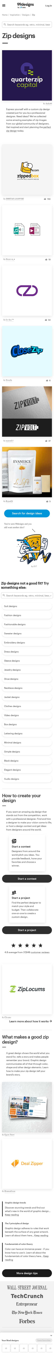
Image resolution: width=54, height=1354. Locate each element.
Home (5, 15)
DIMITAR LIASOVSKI (15, 198)
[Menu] (4, 5)
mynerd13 (9, 440)
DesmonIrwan (9, 1191)
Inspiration (15, 15)
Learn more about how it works (29, 1021)
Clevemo (7, 1017)
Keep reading (12, 1214)
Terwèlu (9, 380)
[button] (51, 1335)
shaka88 (49, 103)
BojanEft (9, 501)
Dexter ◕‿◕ (10, 259)
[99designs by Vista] (25, 5)
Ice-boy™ (10, 319)
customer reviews (40, 952)
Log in (48, 5)
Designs (26, 15)
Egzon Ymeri (9, 1134)
